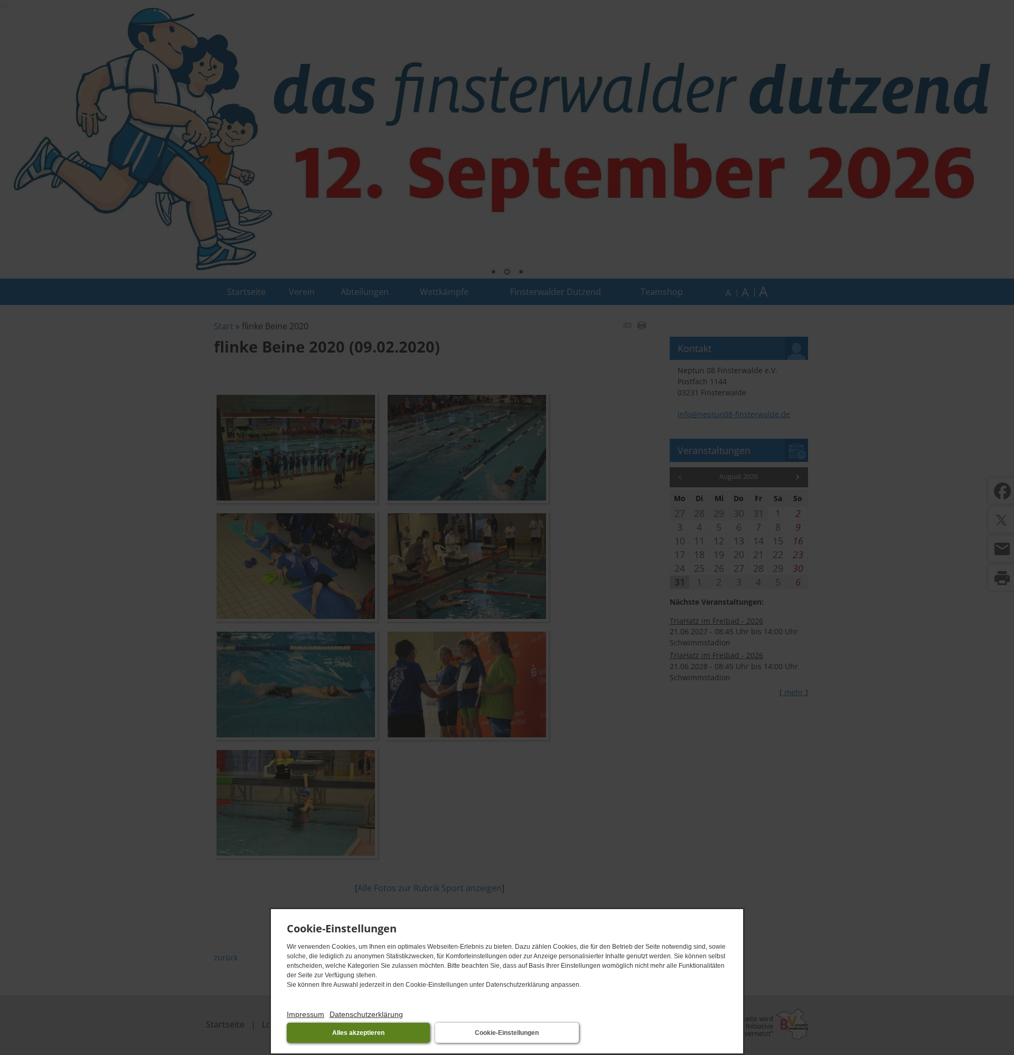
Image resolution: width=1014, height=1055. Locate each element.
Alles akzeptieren (358, 1033)
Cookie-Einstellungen (507, 1033)
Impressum (305, 1014)
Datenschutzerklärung (366, 1014)
